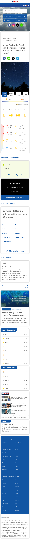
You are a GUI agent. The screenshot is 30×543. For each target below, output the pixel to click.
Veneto (16, 449)
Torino (3, 480)
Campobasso (5, 503)
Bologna (17, 490)
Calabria (17, 469)
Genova (4, 483)
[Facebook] (9, 25)
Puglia (16, 466)
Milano (16, 483)
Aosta (16, 480)
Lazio (16, 459)
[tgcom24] (15, 2)
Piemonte (4, 442)
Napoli (3, 500)
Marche (17, 452)
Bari (16, 503)
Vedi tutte (26, 286)
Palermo (4, 510)
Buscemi (17, 233)
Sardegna (17, 473)
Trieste (3, 490)
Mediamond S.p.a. (14, 532)
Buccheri (4, 233)
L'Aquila (17, 500)
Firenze (17, 493)
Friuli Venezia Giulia (6, 456)
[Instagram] (13, 25)
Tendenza (6, 309)
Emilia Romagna (6, 452)
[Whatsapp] (8, 58)
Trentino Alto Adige (6, 449)
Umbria (4, 459)
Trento (3, 486)
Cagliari (17, 510)
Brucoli (17, 229)
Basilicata (4, 469)
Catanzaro (17, 506)
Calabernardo (6, 237)
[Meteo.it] (25, 5)
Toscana (17, 456)
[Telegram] (17, 58)
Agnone (4, 225)
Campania (4, 462)
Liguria (3, 446)
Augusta (17, 225)
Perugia (4, 496)
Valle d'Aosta (18, 442)
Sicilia (3, 473)
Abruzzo (17, 462)
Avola (3, 229)
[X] (17, 25)
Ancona (4, 493)
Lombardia (17, 446)
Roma (16, 496)
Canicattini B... (19, 237)
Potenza (4, 506)
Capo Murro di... (7, 241)
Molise (3, 466)
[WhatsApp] (21, 25)
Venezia (17, 486)
